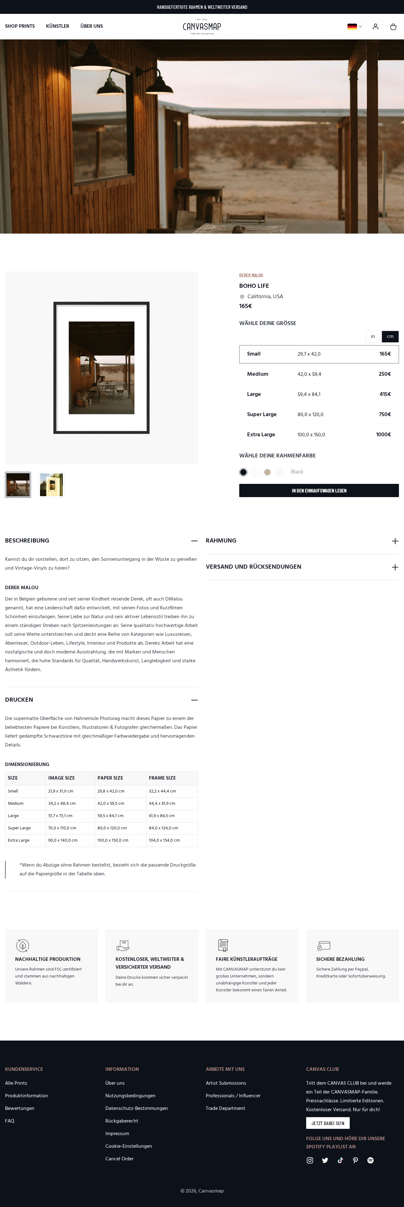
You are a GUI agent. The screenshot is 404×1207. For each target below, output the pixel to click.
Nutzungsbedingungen (130, 1096)
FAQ (9, 1121)
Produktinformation (26, 1096)
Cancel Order (119, 1159)
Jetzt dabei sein (328, 1123)
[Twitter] (325, 1160)
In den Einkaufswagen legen (319, 490)
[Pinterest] (355, 1160)
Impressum (117, 1134)
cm (390, 337)
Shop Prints (20, 27)
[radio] (319, 354)
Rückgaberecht (121, 1121)
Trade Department (225, 1109)
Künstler (57, 26)
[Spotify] (370, 1160)
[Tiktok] (340, 1160)
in (373, 337)
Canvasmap (211, 1191)
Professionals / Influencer (233, 1096)
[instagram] (310, 1160)
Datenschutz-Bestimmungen (136, 1109)
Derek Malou (251, 275)
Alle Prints (16, 1083)
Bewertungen (19, 1109)
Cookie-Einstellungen (128, 1146)
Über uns (91, 26)
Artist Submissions (226, 1083)
